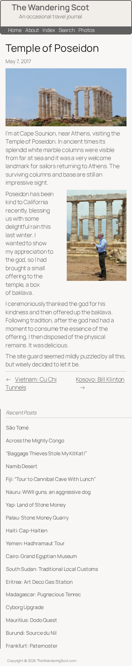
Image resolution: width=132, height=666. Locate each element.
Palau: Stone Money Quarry (37, 518)
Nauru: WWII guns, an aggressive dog (48, 492)
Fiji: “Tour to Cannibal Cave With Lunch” (51, 479)
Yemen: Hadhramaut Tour (35, 543)
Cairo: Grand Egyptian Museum (41, 556)
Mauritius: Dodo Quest (31, 620)
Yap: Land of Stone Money (36, 505)
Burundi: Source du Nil (31, 633)
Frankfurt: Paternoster (32, 646)
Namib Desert (21, 466)
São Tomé (17, 428)
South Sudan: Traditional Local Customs (52, 569)
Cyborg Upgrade (25, 607)
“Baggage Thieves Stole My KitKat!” (46, 453)
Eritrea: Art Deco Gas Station (39, 582)
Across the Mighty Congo (35, 441)
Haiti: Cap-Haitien (26, 530)
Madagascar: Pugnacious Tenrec (43, 594)
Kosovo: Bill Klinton (100, 379)
